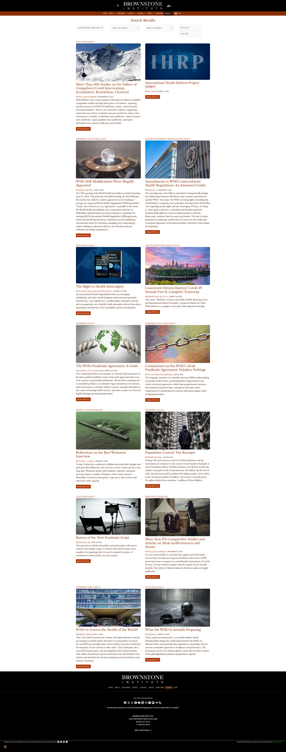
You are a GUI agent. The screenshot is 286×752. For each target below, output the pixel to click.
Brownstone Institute (157, 296)
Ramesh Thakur (85, 634)
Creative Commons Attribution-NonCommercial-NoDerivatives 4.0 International (30, 742)
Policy (78, 42)
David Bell (151, 190)
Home (110, 687)
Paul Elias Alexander (87, 97)
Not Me (150, 91)
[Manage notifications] (5, 747)
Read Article (83, 129)
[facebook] (125, 702)
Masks (147, 496)
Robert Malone (85, 190)
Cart (176, 687)
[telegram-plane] (157, 702)
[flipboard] (153, 702)
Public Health (88, 42)
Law (169, 139)
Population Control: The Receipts (170, 452)
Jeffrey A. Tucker (85, 461)
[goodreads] (150, 702)
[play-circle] (136, 702)
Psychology (163, 496)
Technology (89, 410)
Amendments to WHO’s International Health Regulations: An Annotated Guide (175, 183)
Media (151, 687)
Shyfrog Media (277, 742)
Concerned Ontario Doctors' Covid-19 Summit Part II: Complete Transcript (173, 290)
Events (135, 687)
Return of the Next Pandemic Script (102, 538)
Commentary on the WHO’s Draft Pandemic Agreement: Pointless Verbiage (175, 368)
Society (176, 245)
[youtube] (139, 702)
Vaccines (99, 410)
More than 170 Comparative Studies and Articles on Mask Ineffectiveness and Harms (175, 543)
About (117, 687)
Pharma (79, 410)
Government (81, 139)
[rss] (160, 702)
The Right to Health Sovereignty (100, 286)
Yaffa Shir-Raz (84, 542)
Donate (169, 687)
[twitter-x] (129, 702)
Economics (150, 139)
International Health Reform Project (95, 291)
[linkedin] (143, 702)
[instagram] (146, 702)
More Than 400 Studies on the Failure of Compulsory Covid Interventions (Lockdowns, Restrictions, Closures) (106, 88)
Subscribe (159, 687)
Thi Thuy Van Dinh (95, 370)
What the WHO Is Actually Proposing (173, 630)
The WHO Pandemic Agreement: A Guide (107, 366)
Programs (126, 687)
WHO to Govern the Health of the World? (107, 630)
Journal (143, 687)
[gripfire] (132, 702)
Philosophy (154, 245)
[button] (118, 6)
